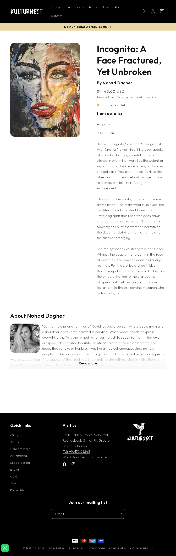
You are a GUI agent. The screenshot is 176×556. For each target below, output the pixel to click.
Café (13, 476)
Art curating (18, 455)
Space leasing (20, 462)
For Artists (17, 490)
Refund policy (56, 547)
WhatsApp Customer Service (85, 457)
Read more (88, 363)
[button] (57, 7)
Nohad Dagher (117, 82)
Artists (14, 442)
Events (14, 469)
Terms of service (96, 547)
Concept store (20, 449)
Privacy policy (76, 547)
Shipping (122, 97)
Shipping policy (117, 547)
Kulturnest (39, 547)
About (14, 483)
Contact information (141, 547)
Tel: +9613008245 (76, 451)
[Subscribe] (120, 514)
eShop (14, 435)
